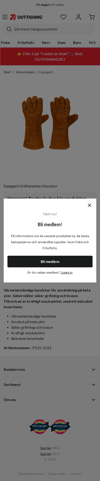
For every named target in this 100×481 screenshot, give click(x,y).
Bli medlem (50, 261)
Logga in (67, 272)
